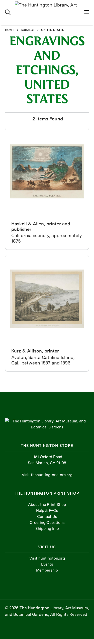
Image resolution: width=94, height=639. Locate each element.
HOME (9, 30)
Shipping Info (47, 528)
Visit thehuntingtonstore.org (47, 475)
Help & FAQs (47, 510)
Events (47, 564)
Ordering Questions (47, 522)
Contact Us (47, 516)
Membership (47, 570)
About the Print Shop (47, 504)
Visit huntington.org (47, 558)
